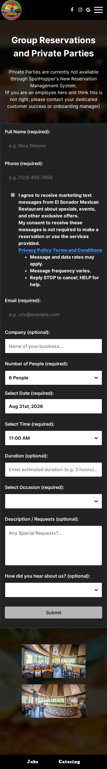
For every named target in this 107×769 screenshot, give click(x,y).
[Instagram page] (80, 9)
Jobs (32, 762)
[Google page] (88, 9)
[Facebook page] (72, 9)
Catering (69, 762)
